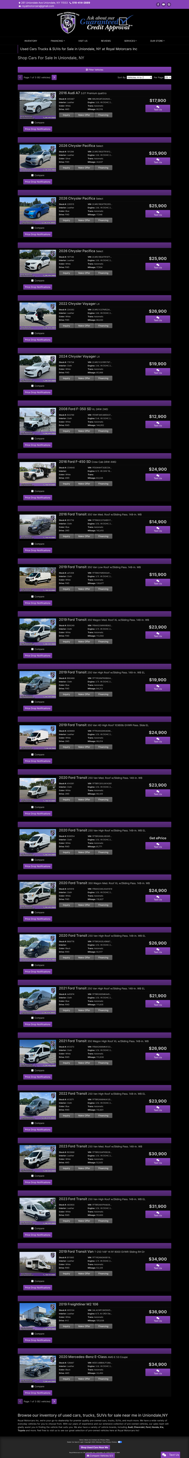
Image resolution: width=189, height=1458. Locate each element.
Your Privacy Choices (110, 1442)
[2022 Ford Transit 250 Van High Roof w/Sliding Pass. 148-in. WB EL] (38, 1105)
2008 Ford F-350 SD (83, 409)
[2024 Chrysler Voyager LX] (38, 368)
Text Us (158, 109)
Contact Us (95, 1440)
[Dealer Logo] (94, 22)
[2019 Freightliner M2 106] (38, 1316)
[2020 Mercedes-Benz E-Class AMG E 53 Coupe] (38, 1369)
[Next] (54, 77)
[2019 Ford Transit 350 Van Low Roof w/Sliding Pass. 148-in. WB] (38, 579)
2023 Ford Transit (100, 1146)
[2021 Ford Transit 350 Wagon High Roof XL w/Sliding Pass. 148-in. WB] (38, 1053)
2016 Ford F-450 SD (87, 462)
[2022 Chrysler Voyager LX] (38, 315)
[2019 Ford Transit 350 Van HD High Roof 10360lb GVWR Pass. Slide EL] (38, 737)
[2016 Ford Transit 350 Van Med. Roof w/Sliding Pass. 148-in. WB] (38, 526)
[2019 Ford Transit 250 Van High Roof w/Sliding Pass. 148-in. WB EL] (38, 684)
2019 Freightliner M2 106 (78, 1304)
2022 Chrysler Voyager (79, 304)
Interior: (63, 102)
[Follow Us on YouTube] (163, 4)
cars (104, 1420)
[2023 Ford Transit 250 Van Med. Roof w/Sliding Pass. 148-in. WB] (38, 1158)
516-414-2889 (81, 2)
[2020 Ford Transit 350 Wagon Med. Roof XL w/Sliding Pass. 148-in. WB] (38, 895)
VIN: (90, 99)
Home (81, 1440)
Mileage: (92, 109)
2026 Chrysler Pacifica (81, 146)
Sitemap (98, 1442)
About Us (87, 1440)
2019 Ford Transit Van (102, 1251)
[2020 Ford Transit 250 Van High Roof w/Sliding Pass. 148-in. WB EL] (38, 842)
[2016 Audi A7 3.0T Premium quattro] (38, 105)
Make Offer (84, 115)
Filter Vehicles (95, 69)
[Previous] (20, 77)
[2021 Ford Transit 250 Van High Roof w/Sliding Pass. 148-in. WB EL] (38, 1000)
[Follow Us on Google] (169, 4)
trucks (111, 1420)
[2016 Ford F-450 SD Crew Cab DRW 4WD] (38, 473)
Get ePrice (157, 838)
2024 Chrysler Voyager (79, 356)
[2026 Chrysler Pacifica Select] (38, 157)
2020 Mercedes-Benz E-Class (93, 1357)
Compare (39, 122)
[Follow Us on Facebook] (158, 4)
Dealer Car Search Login (75, 1442)
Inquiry (66, 115)
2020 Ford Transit (100, 778)
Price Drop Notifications (37, 129)
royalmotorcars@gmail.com (38, 6)
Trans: (91, 106)
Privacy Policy (105, 1440)
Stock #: (63, 99)
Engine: (91, 102)
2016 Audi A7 (83, 93)
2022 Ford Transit (102, 1093)
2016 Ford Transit (100, 514)
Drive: (61, 109)
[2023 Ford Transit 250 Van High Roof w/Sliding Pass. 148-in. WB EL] (38, 1211)
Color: (62, 106)
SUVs (118, 1420)
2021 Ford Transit (102, 988)
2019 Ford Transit (100, 567)
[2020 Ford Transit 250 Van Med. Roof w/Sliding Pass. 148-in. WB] (38, 789)
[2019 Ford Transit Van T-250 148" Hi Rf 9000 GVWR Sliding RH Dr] (38, 1263)
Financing (103, 115)
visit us (53, 1430)
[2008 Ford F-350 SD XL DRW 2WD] (38, 421)
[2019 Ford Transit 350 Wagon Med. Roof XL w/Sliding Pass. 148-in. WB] (38, 631)
